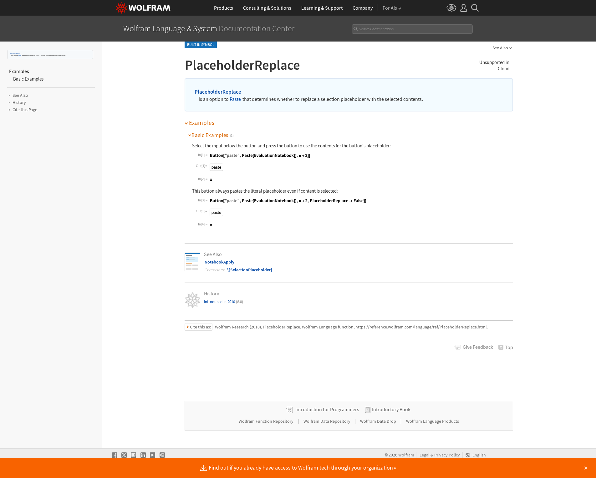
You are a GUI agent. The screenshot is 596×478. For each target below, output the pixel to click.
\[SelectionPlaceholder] (249, 270)
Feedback (478, 347)
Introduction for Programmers (327, 409)
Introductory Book (391, 409)
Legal (425, 455)
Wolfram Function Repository (266, 421)
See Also (500, 48)
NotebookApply (219, 262)
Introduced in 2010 (223, 301)
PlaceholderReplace (15, 53)
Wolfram (406, 455)
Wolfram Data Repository (327, 421)
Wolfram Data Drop (378, 421)
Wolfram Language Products (432, 421)
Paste (19, 55)
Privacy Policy (447, 455)
